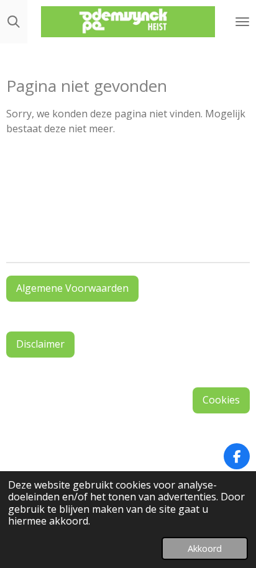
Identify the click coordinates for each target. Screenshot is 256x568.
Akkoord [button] (205, 548)
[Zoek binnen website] (13, 21)
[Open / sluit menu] (242, 21)
